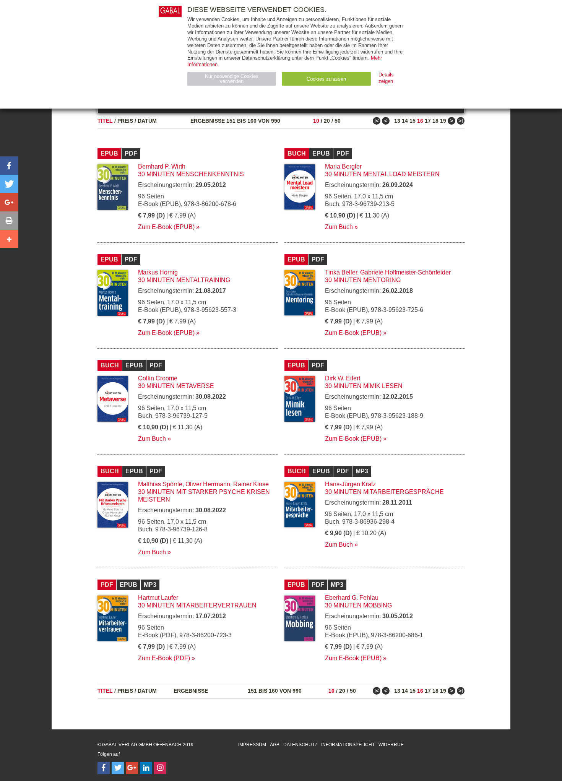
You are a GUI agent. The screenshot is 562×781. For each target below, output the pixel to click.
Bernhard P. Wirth (161, 166)
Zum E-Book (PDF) (164, 658)
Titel (105, 121)
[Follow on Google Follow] (132, 768)
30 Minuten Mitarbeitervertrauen (197, 605)
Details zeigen (386, 78)
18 (435, 121)
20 (327, 121)
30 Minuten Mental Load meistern (382, 174)
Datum (147, 121)
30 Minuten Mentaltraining (184, 280)
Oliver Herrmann (207, 484)
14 (405, 121)
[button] (9, 165)
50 (338, 121)
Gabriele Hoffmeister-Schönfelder (405, 272)
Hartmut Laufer (158, 597)
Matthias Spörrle (160, 484)
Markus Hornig (158, 272)
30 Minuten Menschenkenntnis (191, 174)
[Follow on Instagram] (160, 768)
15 (412, 121)
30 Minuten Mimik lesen (364, 386)
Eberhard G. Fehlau (351, 597)
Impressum (252, 744)
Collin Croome (157, 378)
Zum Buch (339, 227)
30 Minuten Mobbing (358, 605)
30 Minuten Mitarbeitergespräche (384, 492)
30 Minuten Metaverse (176, 386)
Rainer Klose (251, 484)
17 (428, 121)
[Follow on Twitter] (118, 768)
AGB (274, 744)
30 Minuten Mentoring (363, 280)
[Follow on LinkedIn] (146, 768)
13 (397, 121)
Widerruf (390, 744)
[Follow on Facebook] (103, 768)
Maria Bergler (343, 166)
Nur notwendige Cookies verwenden (231, 78)
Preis (125, 121)
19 (443, 121)
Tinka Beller (341, 272)
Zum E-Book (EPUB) (166, 227)
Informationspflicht (348, 744)
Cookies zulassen (326, 79)
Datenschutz (300, 744)
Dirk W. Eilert (342, 378)
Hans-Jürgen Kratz (350, 484)
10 (316, 121)
